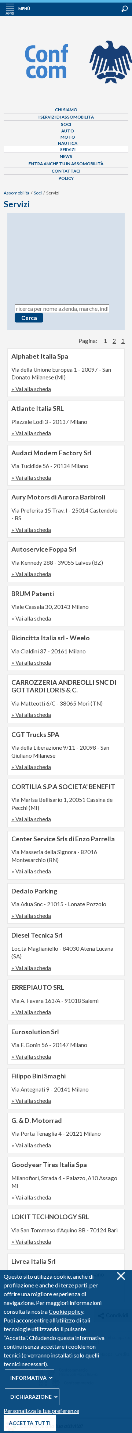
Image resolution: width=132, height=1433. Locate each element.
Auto (67, 130)
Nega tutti (121, 1276)
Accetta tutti (30, 1423)
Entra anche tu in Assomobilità (66, 163)
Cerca (124, 8)
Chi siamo (66, 109)
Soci (66, 124)
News (66, 156)
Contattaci (66, 171)
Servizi (68, 149)
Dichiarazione (31, 1397)
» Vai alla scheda (31, 389)
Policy (66, 178)
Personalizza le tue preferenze (41, 1410)
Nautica (67, 143)
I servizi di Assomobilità (66, 117)
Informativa (28, 1378)
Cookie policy (66, 1311)
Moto (67, 137)
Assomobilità (16, 193)
